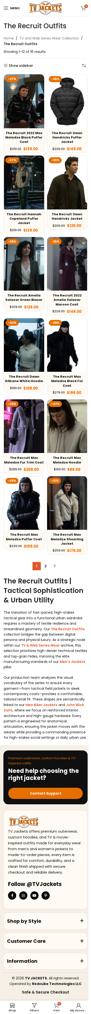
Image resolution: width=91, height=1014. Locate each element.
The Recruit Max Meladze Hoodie (67, 459)
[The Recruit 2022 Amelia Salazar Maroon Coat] (67, 264)
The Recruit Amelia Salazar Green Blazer (23, 297)
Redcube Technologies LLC (57, 983)
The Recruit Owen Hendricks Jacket (67, 216)
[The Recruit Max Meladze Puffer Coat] (24, 503)
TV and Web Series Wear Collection (49, 38)
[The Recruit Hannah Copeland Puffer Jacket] (24, 182)
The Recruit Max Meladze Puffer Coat (24, 536)
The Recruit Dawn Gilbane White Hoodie (24, 378)
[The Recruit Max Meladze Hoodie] (67, 426)
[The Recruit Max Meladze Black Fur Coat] (67, 345)
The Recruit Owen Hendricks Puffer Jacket (67, 137)
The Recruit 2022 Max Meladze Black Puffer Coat (23, 137)
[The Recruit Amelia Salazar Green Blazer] (24, 264)
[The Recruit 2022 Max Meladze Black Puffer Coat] (24, 101)
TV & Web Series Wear (40, 645)
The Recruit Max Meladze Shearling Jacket (67, 539)
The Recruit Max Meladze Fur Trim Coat (24, 459)
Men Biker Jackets (41, 704)
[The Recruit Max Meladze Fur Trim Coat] (24, 426)
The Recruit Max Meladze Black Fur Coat (67, 381)
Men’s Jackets (72, 661)
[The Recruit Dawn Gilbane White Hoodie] (24, 345)
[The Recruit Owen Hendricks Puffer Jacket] (67, 101)
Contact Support (45, 793)
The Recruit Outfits (68, 629)
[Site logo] (45, 7)
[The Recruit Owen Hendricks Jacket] (67, 182)
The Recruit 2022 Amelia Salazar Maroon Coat (67, 299)
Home (9, 38)
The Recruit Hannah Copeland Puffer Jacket (24, 218)
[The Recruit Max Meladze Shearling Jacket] (67, 503)
